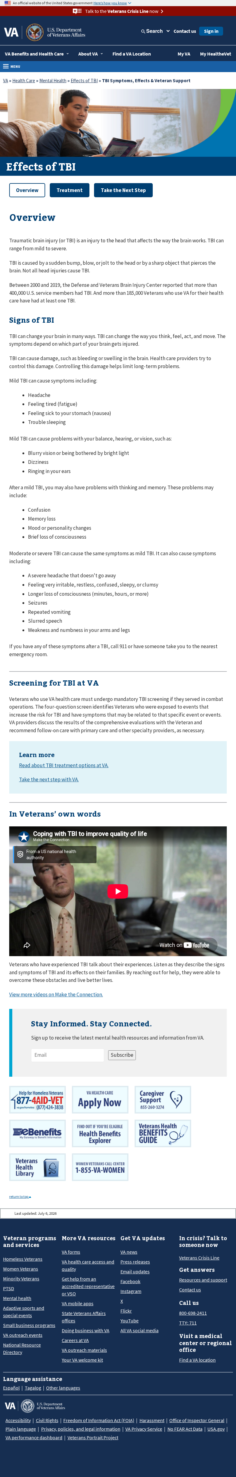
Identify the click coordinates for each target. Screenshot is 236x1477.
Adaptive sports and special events (23, 1311)
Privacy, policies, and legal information (80, 1429)
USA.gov (216, 1429)
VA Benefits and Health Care (34, 54)
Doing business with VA (85, 1330)
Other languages (63, 1388)
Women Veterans (20, 1269)
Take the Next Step (123, 190)
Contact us (185, 31)
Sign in (211, 31)
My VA (184, 54)
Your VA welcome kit (82, 1360)
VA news (128, 1252)
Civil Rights (47, 1420)
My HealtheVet (215, 54)
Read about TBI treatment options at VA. (63, 765)
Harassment (152, 1420)
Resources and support (203, 1280)
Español (11, 1388)
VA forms (71, 1252)
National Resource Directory (22, 1348)
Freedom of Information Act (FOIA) (98, 1420)
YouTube (129, 1320)
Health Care (23, 80)
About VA (88, 54)
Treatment (70, 190)
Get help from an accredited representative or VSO (88, 1286)
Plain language (21, 1429)
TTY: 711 (188, 1323)
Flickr (126, 1311)
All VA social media (139, 1330)
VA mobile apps (77, 1303)
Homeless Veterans (22, 1259)
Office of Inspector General (196, 1420)
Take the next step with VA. (49, 779)
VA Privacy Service (143, 1429)
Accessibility (18, 1420)
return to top (19, 1196)
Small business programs (29, 1325)
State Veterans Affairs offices (84, 1317)
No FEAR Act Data (185, 1429)
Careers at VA (75, 1340)
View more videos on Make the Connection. (56, 994)
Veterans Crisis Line (199, 1258)
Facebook (130, 1281)
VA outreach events (22, 1335)
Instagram (130, 1291)
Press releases (135, 1262)
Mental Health (52, 80)
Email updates (135, 1271)
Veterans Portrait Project (93, 1437)
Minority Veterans (21, 1278)
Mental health (17, 1298)
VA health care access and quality (88, 1265)
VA (5, 80)
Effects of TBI (84, 80)
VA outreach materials (84, 1350)
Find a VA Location (131, 54)
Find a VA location (197, 1360)
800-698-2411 (193, 1313)
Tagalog (33, 1388)
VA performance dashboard (34, 1437)
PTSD (8, 1288)
